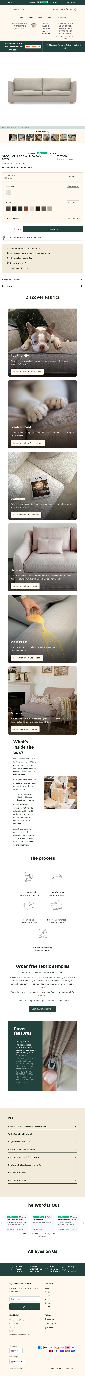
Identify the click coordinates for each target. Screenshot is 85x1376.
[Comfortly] (16, 9)
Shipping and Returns (18, 1320)
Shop (21, 17)
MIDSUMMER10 (33, 46)
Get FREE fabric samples (42, 1009)
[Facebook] (9, 2)
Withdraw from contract (19, 1335)
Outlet (30, 17)
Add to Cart (53, 229)
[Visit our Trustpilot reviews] (42, 2)
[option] (42, 89)
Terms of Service (55, 1368)
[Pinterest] (15, 2)
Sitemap (12, 1327)
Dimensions (7, 286)
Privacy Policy (70, 1368)
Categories (61, 17)
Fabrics (49, 17)
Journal (48, 1307)
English (72, 2)
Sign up (25, 1306)
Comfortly (19, 1368)
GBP (16, 1351)
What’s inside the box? (11, 280)
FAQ (11, 1331)
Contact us (13, 1323)
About (40, 17)
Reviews (48, 1303)
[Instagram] (12, 2)
